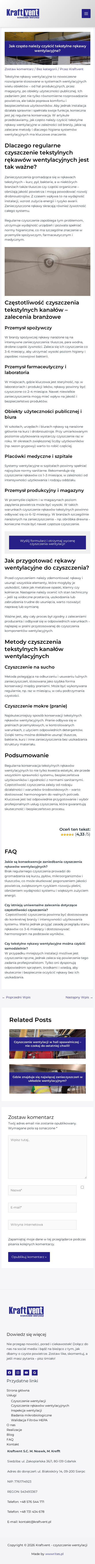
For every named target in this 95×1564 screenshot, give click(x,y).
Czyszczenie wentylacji (28, 1401)
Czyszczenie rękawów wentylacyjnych (40, 1405)
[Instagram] (18, 1372)
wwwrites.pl (54, 1554)
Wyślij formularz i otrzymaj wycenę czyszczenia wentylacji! (47, 542)
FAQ (10, 1439)
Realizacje (14, 1430)
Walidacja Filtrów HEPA (29, 1420)
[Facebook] (9, 1372)
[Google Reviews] (35, 1372)
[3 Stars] (67, 834)
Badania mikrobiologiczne (31, 1415)
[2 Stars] (64, 834)
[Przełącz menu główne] (86, 13)
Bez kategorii (46, 69)
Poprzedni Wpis (16, 997)
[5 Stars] (72, 834)
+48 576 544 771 (32, 1501)
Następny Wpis (79, 997)
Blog (10, 1434)
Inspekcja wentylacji (26, 1410)
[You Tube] (26, 1372)
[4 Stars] (70, 834)
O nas (11, 1425)
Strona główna (18, 1390)
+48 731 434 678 (32, 1511)
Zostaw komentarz (19, 69)
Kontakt (13, 1444)
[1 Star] (62, 834)
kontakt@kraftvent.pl (35, 1522)
